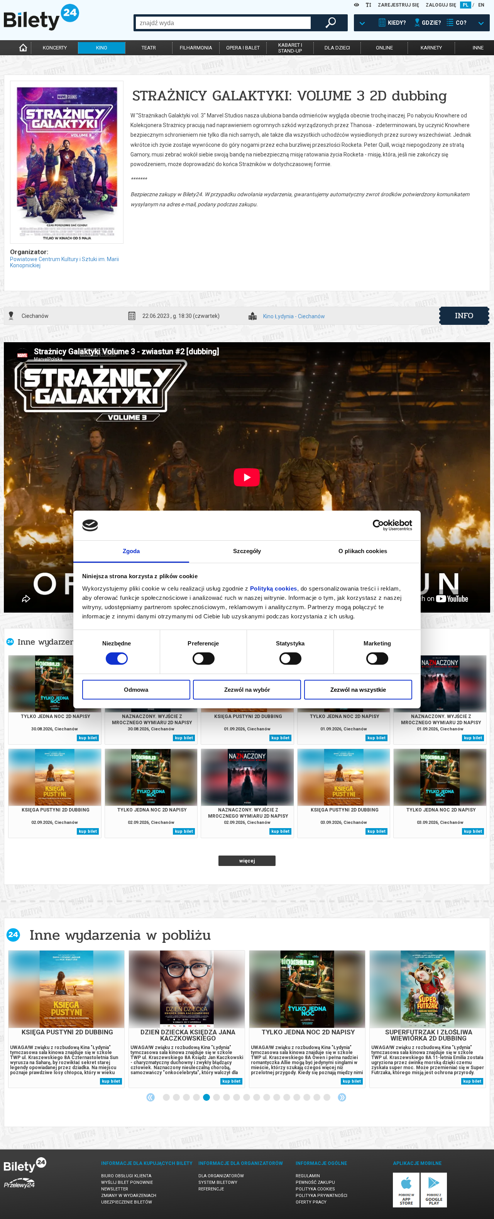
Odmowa (136, 689)
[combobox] (223, 22)
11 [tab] (267, 1098)
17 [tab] (327, 1098)
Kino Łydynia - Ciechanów (294, 316)
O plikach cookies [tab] (362, 551)
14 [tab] (297, 1098)
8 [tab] (237, 1098)
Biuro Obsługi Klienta (126, 1175)
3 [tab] (187, 1098)
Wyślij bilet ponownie (127, 1182)
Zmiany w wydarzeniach (128, 1195)
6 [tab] (217, 1098)
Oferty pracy (311, 1202)
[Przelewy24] (19, 1189)
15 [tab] (307, 1098)
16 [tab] (317, 1098)
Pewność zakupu (315, 1182)
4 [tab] (197, 1098)
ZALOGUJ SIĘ (441, 5)
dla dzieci (337, 48)
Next (342, 1097)
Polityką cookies (273, 588)
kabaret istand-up (290, 48)
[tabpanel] (66, 1019)
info (464, 315)
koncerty (55, 48)
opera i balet (243, 48)
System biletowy (217, 1182)
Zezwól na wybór (247, 689)
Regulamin (308, 1175)
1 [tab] (167, 1098)
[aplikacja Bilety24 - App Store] (406, 1206)
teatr (149, 48)
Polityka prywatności (321, 1195)
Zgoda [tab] (131, 551)
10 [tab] (257, 1098)
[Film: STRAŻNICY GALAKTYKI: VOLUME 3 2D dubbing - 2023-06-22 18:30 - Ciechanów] (66, 163)
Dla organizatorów (221, 1175)
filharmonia (196, 48)
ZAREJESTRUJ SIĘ (398, 5)
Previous (150, 1097)
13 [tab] (287, 1098)
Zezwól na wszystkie (358, 689)
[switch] (204, 658)
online (384, 48)
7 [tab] (227, 1098)
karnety (431, 48)
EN (481, 5)
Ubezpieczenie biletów (126, 1202)
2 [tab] (177, 1098)
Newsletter (114, 1189)
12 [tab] (277, 1098)
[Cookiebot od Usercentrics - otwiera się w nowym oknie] (378, 525)
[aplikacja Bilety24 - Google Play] (434, 1206)
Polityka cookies (315, 1189)
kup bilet (88, 737)
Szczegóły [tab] (247, 551)
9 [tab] (247, 1098)
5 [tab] (207, 1098)
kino (101, 48)
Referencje (211, 1189)
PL (466, 5)
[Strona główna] (41, 28)
